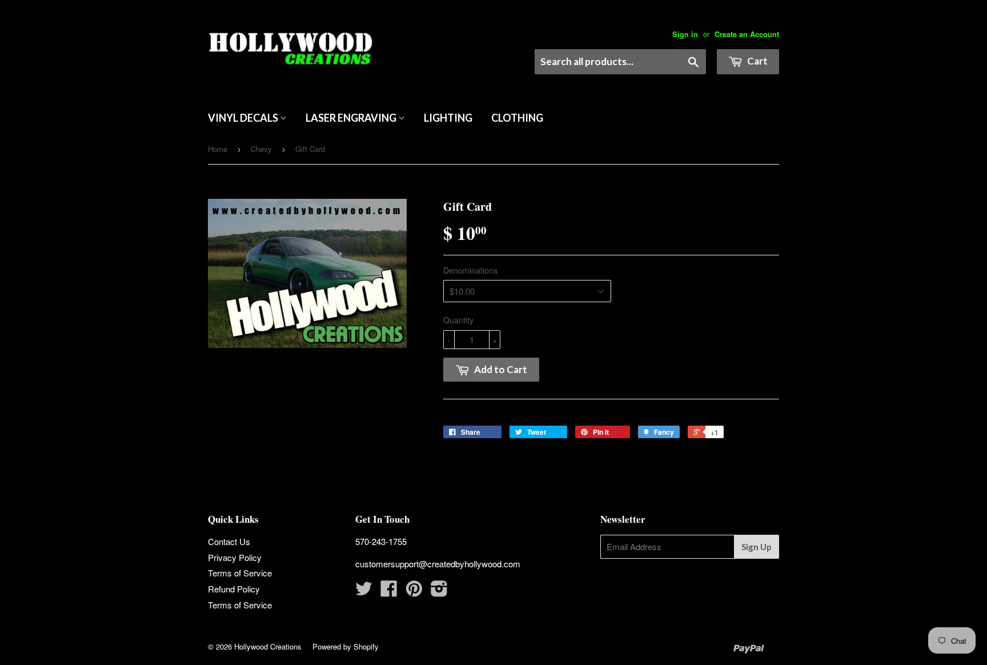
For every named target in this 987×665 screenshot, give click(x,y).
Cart (756, 61)
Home (217, 148)
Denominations (470, 270)
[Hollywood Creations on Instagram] (439, 592)
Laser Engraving (352, 117)
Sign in (685, 34)
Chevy (261, 148)
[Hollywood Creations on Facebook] (389, 592)
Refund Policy (234, 589)
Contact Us (229, 541)
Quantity (458, 320)
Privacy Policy (235, 557)
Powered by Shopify (345, 646)
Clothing (517, 117)
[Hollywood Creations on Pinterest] (414, 592)
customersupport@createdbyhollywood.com (437, 564)
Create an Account (747, 34)
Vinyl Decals (244, 117)
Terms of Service (240, 573)
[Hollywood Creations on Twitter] (363, 592)
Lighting (448, 117)
